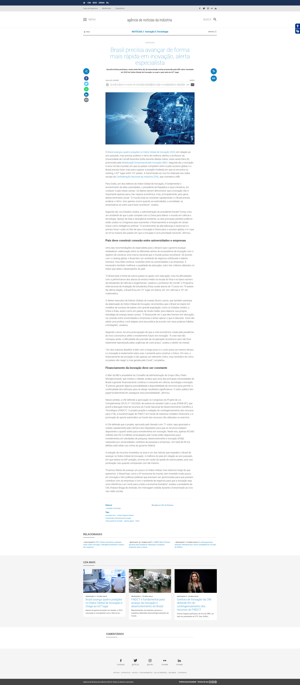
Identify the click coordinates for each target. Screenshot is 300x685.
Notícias (116, 672)
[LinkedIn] (86, 94)
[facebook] (200, 8)
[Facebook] (86, 78)
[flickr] (212, 8)
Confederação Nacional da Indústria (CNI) (137, 176)
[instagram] (208, 8)
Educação (88, 542)
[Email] (86, 100)
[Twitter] (86, 84)
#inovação (108, 515)
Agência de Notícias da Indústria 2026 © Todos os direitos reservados (108, 682)
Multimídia (106, 8)
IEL (107, 3)
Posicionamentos (145, 672)
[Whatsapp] (86, 89)
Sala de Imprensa (90, 8)
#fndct (137, 521)
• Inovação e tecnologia (113, 508)
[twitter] (204, 8)
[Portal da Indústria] (84, 3)
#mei (114, 515)
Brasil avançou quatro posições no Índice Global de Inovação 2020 (141, 152)
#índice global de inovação (114, 521)
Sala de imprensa (160, 672)
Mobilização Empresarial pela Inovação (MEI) (145, 162)
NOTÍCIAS (137, 31)
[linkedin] (215, 8)
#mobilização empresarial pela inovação (118, 518)
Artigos (135, 672)
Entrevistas (125, 672)
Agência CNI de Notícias (163, 505)
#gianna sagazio (129, 521)
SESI (95, 3)
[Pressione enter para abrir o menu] (85, 19)
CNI (89, 3)
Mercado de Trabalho (140, 542)
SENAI (101, 3)
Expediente (119, 8)
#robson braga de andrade (125, 515)
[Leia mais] (104, 581)
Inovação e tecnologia (186, 542)
